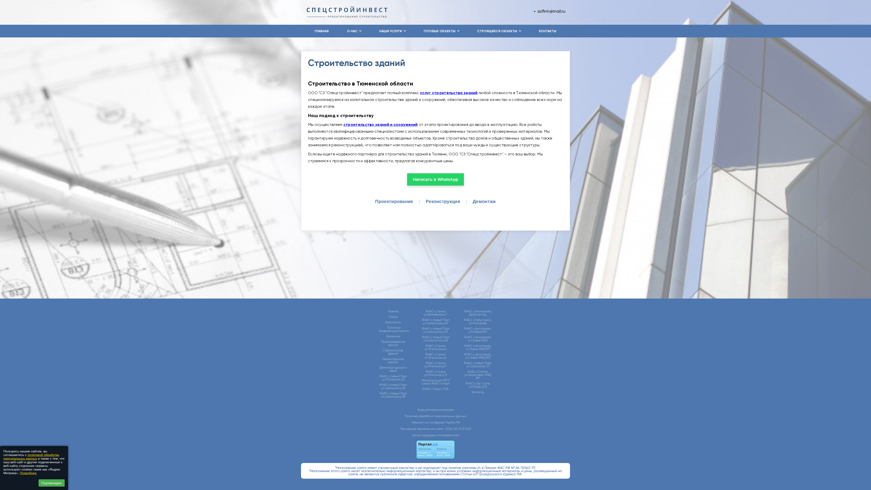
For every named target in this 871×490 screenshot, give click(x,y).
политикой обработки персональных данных (31, 456)
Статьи (393, 316)
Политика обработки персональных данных (435, 416)
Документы (393, 322)
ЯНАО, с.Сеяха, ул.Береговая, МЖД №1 (477, 375)
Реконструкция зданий (393, 361)
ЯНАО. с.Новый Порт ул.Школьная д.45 (435, 339)
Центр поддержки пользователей (435, 435)
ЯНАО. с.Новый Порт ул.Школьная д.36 (393, 386)
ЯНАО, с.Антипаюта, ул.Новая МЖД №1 (478, 347)
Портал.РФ (452, 422)
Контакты (547, 31)
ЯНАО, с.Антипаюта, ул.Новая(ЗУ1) (478, 330)
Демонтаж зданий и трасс (393, 369)
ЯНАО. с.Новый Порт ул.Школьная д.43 (435, 330)
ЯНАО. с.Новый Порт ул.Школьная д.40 (435, 321)
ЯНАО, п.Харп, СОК (435, 389)
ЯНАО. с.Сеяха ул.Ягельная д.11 (435, 365)
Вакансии (393, 336)
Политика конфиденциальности (394, 329)
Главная (322, 31)
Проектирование (394, 201)
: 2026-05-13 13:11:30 (457, 429)
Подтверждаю (51, 483)
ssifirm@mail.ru (551, 11)
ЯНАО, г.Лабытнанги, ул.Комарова (478, 321)
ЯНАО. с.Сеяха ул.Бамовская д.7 (435, 313)
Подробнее (28, 473)
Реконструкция (443, 201)
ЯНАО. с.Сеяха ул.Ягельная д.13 (435, 373)
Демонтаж (484, 201)
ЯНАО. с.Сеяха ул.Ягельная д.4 (436, 347)
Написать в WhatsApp (435, 179)
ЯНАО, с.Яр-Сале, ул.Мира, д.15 (477, 385)
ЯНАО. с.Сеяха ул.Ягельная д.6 (435, 356)
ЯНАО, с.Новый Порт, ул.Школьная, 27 (478, 365)
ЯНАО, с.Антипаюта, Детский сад (478, 313)
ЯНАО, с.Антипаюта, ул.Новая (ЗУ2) (478, 339)
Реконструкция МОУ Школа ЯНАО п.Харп (435, 382)
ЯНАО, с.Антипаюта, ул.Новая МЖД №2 (478, 356)
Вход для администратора (435, 410)
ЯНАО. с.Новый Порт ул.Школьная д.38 (393, 395)
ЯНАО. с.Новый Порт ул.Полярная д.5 (393, 378)
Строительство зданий (393, 352)
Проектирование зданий (393, 343)
